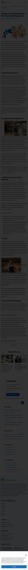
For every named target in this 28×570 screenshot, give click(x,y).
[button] (26, 555)
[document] (14, 285)
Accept (14, 566)
